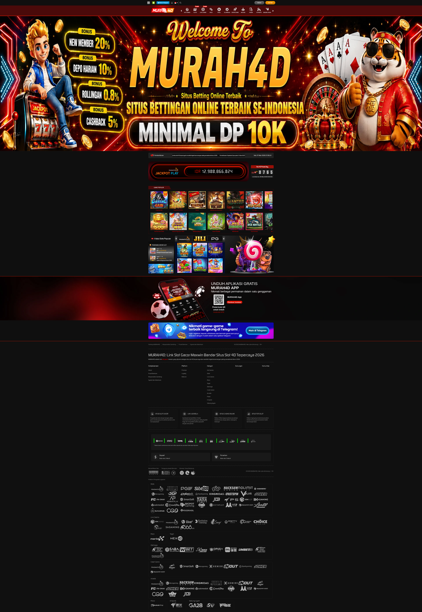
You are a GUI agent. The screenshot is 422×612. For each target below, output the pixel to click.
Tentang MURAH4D (154, 344)
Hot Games (187, 12)
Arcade (243, 12)
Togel (219, 12)
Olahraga (227, 12)
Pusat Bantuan (183, 344)
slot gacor (165, 359)
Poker (251, 12)
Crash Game (235, 12)
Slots (195, 12)
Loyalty (184, 373)
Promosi (184, 370)
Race (211, 12)
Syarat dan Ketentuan (196, 344)
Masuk (259, 3)
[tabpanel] (211, 83)
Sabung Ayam (267, 12)
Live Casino (203, 12)
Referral (184, 377)
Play (174, 173)
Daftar (270, 3)
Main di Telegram (164, 3)
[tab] (184, 238)
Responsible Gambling (169, 344)
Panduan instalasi (234, 302)
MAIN (160, 200)
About (150, 370)
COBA (185, 248)
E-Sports (259, 12)
